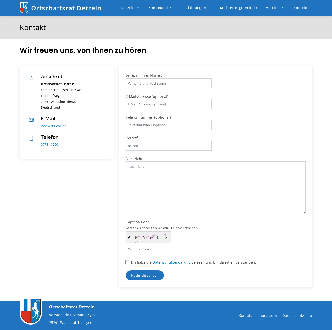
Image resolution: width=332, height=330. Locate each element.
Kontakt (245, 315)
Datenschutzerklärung (171, 262)
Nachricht (134, 158)
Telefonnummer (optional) (148, 117)
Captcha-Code (162, 225)
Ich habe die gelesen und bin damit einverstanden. (193, 262)
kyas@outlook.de (53, 126)
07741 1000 (49, 144)
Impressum (267, 315)
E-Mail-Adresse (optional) (147, 96)
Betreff (132, 138)
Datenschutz (293, 315)
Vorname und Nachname (147, 75)
